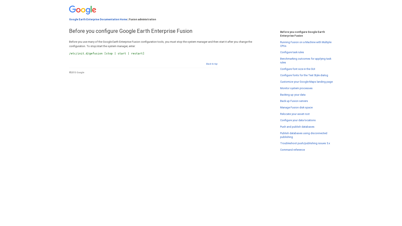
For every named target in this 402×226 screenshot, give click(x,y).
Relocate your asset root (295, 114)
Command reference (292, 149)
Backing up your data (292, 94)
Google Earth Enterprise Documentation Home (98, 19)
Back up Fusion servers (294, 101)
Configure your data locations (298, 120)
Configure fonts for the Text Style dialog (304, 75)
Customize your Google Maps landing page (306, 81)
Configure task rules (292, 52)
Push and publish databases (297, 126)
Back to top (212, 64)
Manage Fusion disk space (296, 107)
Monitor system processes (296, 88)
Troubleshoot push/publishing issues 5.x (305, 143)
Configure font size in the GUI (297, 69)
